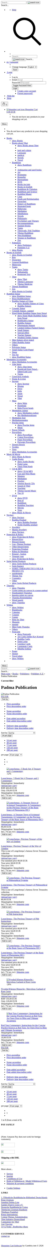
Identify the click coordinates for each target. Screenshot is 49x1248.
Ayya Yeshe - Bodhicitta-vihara (14, 1227)
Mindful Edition (24, 649)
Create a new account (26, 91)
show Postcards (24, 634)
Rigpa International (9, 1214)
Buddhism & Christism (27, 189)
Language (21, 153)
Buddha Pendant (19, 520)
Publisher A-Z (23, 247)
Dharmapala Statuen (26, 325)
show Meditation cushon (28, 413)
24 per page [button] (12, 740)
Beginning (21, 175)
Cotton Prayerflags (25, 437)
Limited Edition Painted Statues (31, 328)
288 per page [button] (12, 750)
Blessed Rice (17, 539)
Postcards (16, 632)
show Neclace (18, 517)
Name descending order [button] (17, 713)
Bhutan (20, 386)
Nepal (20, 396)
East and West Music (26, 474)
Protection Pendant (20, 549)
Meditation (22, 211)
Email (14, 80)
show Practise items (25, 425)
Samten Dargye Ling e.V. (12, 1205)
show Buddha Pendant (27, 522)
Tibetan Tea (17, 576)
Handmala (21, 406)
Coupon (15, 615)
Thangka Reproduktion (22, 598)
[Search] (27, 51)
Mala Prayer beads (25, 408)
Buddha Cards (23, 639)
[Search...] (33, 2)
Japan (19, 393)
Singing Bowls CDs (26, 483)
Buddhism (16, 162)
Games (15, 617)
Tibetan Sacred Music (26, 491)
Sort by (4, 733)
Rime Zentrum (7, 1200)
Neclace (10, 515)
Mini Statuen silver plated (23, 340)
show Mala (22, 403)
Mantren (21, 476)
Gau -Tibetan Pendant (21, 544)
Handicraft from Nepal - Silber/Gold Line (27, 370)
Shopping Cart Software (11, 1245)
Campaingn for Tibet (10, 1222)
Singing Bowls (18, 444)
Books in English (24, 187)
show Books (17, 141)
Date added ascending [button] (16, 718)
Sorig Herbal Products (16, 561)
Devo (19, 389)
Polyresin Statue (19, 347)
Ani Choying (6, 1224)
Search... (5, 5)
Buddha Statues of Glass (22, 301)
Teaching (21, 488)
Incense (15, 381)
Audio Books (18, 459)
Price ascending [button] (13, 704)
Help (14, 10)
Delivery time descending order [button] (20, 728)
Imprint (10, 1176)
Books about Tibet (20, 143)
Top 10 (20, 493)
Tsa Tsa (15, 354)
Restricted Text (23, 274)
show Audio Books (25, 461)
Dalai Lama (22, 464)
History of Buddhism (26, 204)
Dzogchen (21, 201)
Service (10, 1174)
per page (4, 755)
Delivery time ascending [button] (17, 726)
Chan (19, 196)
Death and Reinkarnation (28, 199)
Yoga (14, 449)
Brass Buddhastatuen (21, 299)
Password (16, 82)
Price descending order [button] (16, 706)
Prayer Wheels (18, 430)
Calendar (16, 612)
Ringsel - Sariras (19, 554)
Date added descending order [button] (19, 721)
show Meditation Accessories (24, 362)
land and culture (24, 150)
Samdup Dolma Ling (10, 1202)
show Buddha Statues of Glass (30, 303)
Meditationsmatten (20, 420)
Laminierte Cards (24, 646)
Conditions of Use (14, 1178)
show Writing (18, 607)
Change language (19, 67)
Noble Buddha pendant (27, 525)
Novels (20, 158)
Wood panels (17, 600)
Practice (20, 481)
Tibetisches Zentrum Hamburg (14, 1210)
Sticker (15, 653)
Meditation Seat (18, 418)
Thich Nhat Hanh (25, 466)
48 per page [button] (12, 743)
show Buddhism (24, 165)
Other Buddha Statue (21, 342)
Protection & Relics (15, 534)
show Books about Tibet (27, 145)
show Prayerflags (24, 435)
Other (14, 581)
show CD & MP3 (25, 471)
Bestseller (21, 177)
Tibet (14, 277)
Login (9, 72)
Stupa (14, 352)
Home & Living (19, 379)
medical (20, 155)
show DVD (22, 498)
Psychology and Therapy (28, 221)
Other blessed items (20, 547)
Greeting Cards (23, 644)
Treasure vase (18, 556)
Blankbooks (17, 610)
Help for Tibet (18, 619)
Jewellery (16, 527)
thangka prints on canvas (22, 595)
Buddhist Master (24, 194)
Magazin (15, 622)
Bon (14, 257)
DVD (14, 495)
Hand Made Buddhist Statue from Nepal (29, 313)
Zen (19, 240)
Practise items (18, 423)
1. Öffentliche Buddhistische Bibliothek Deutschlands (24, 1197)
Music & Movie (13, 454)
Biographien (22, 179)
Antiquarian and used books (29, 170)
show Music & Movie (21, 457)
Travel (20, 160)
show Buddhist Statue (21, 296)
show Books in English (22, 255)
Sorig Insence (18, 566)
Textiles (15, 447)
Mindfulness (22, 213)
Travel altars (17, 656)
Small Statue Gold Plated (22, 350)
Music (20, 427)
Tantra (20, 228)
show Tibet (22, 279)
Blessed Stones (18, 542)
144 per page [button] (12, 748)
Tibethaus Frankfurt (9, 1212)
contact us (5, 1236)
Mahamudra (22, 272)
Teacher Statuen (24, 335)
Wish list (10, 96)
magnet (15, 624)
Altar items (16, 364)
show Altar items (24, 367)
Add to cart (6, 798)
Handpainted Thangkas (22, 593)
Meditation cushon (20, 410)
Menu (4, 124)
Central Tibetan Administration (14, 1217)
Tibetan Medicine (24, 284)
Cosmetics (16, 578)
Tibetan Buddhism (25, 233)
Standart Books (24, 226)
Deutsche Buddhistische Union (14, 1207)
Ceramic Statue (18, 308)
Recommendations (25, 223)
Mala (14, 401)
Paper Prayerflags (25, 440)
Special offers (23, 333)
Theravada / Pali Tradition (28, 230)
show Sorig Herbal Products (24, 564)
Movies (20, 508)
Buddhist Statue (13, 294)
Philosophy (22, 218)
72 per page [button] (12, 745)
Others (15, 345)
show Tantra (22, 269)
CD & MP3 (17, 469)
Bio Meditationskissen (26, 415)
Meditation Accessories (16, 359)
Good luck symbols (20, 376)
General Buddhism (20, 262)
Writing (10, 605)
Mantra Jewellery (19, 530)
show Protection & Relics (23, 537)
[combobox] (5, 699)
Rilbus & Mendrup (20, 551)
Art (18, 172)
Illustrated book (24, 206)
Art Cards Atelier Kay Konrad (30, 636)
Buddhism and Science (27, 192)
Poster (14, 651)
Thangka (10, 585)
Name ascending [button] (14, 711)
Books (9, 138)
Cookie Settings (13, 1188)
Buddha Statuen (24, 306)
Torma (20, 374)
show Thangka (18, 588)
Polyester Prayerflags (26, 442)
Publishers (16, 243)
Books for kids (23, 184)
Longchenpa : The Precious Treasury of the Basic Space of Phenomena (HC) (22, 954)
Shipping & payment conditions (20, 1183)
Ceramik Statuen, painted (23, 311)
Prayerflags (17, 432)
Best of (20, 500)
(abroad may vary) (9, 785)
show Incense (23, 384)
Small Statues (23, 330)
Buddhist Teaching (25, 505)
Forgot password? (25, 93)
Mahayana (21, 209)
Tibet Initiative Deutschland (13, 1219)
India (19, 391)
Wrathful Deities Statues (27, 337)
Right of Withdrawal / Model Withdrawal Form (27, 1181)
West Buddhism (24, 235)
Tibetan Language (25, 282)
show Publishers (24, 245)
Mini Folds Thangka (21, 627)
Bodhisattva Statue (25, 320)
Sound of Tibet (23, 486)
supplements (17, 573)
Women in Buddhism (26, 238)
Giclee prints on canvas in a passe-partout (30, 590)
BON (19, 182)
